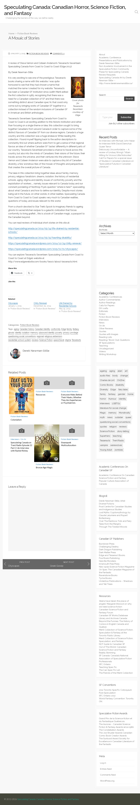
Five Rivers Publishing (109, 558)
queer (128, 417)
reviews (35, 340)
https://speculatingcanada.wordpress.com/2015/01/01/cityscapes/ (43, 249)
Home (11, 33)
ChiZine (120, 380)
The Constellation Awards (111, 730)
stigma (68, 340)
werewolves (116, 445)
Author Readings (107, 302)
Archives (103, 230)
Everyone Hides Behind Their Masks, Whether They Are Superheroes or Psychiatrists (71, 398)
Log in (103, 763)
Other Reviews (106, 328)
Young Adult (106, 450)
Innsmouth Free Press (109, 564)
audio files (105, 375)
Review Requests (107, 75)
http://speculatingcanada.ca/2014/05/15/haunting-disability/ (40, 237)
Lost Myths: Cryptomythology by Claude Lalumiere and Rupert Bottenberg (114, 515)
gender (121, 394)
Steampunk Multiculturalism (68, 443)
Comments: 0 (59, 54)
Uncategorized (106, 348)
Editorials (103, 311)
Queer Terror (105, 146)
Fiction (102, 314)
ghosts (11, 333)
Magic (103, 413)
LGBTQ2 (116, 403)
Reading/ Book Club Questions (114, 340)
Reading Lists (105, 337)
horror (103, 399)
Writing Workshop (107, 354)
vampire (104, 445)
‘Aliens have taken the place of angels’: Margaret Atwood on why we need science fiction (115, 604)
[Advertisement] (117, 198)
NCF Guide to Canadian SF (112, 644)
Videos (102, 351)
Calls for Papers (106, 305)
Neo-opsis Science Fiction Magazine (116, 567)
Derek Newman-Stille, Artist (112, 501)
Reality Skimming (107, 653)
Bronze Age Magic (44, 467)
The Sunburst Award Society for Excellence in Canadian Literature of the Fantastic (116, 741)
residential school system (19, 340)
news (109, 417)
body (115, 375)
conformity (56, 329)
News (101, 322)
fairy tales (123, 389)
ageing (103, 371)
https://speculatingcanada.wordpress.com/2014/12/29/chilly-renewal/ (45, 243)
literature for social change (113, 408)
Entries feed (106, 769)
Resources (40, 394)
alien (120, 371)
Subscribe (126, 117)
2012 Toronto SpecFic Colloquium (115, 690)
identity (18, 333)
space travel (58, 340)
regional (40, 336)
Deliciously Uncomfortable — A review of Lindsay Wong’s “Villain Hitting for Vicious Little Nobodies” (115, 152)
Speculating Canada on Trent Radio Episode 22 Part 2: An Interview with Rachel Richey (21, 446)
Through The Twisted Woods (113, 527)
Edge (63, 329)
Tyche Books (105, 578)
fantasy (76, 329)
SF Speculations (107, 343)
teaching (117, 436)
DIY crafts (103, 308)
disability (120, 385)
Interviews (15, 439)
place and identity (47, 333)
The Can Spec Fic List (109, 670)
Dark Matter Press (107, 552)
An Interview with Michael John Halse (117, 141)
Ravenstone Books (108, 575)
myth (102, 417)
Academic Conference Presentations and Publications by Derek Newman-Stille (115, 60)
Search (102, 95)
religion (113, 426)
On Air (23, 439)
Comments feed (108, 775)
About (102, 54)
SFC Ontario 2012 (107, 695)
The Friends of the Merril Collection (116, 673)
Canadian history (27, 329)
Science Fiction (46, 340)
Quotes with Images (108, 334)
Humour (112, 399)
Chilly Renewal (40, 303)
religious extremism (53, 336)
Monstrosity (124, 413)
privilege (74, 333)
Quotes (102, 331)
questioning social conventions (22, 336)
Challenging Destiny (109, 546)
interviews (105, 403)
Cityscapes (13, 303)
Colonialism (16, 419)
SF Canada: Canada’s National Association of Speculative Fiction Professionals (115, 658)
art (126, 371)
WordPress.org (107, 781)
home (130, 394)
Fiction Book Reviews (27, 33)
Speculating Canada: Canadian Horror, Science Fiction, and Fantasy (48, 799)
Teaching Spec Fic (108, 667)
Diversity (104, 389)
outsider (119, 417)
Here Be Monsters (107, 561)
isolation (26, 333)
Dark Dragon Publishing (110, 549)
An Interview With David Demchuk (115, 143)
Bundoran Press (106, 544)
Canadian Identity (42, 329)
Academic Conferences (110, 297)
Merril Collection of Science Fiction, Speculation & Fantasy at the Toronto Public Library (116, 633)
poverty (58, 333)
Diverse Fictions (106, 504)
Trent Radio (118, 440)
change (124, 375)
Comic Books (106, 385)
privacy (66, 333)
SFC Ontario (105, 664)
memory (34, 333)
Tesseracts (76, 340)
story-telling (123, 431)
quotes (103, 426)
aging (16, 329)
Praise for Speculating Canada (114, 72)
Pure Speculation (107, 693)
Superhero (105, 436)
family (69, 329)
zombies (119, 450)
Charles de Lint (107, 380)
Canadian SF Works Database (113, 615)
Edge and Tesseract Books (112, 555)
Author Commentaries (109, 300)
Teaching (103, 346)
